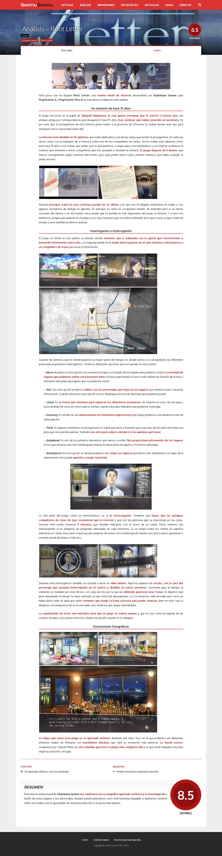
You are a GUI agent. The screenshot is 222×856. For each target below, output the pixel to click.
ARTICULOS (152, 5)
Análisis (25, 36)
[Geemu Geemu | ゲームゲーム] (37, 4)
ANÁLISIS (85, 5)
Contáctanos (101, 840)
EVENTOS (185, 5)
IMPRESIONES (106, 5)
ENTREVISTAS (129, 5)
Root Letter (66, 50)
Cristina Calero (29, 40)
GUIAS (169, 5)
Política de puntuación (127, 840)
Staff (85, 840)
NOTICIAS (67, 5)
